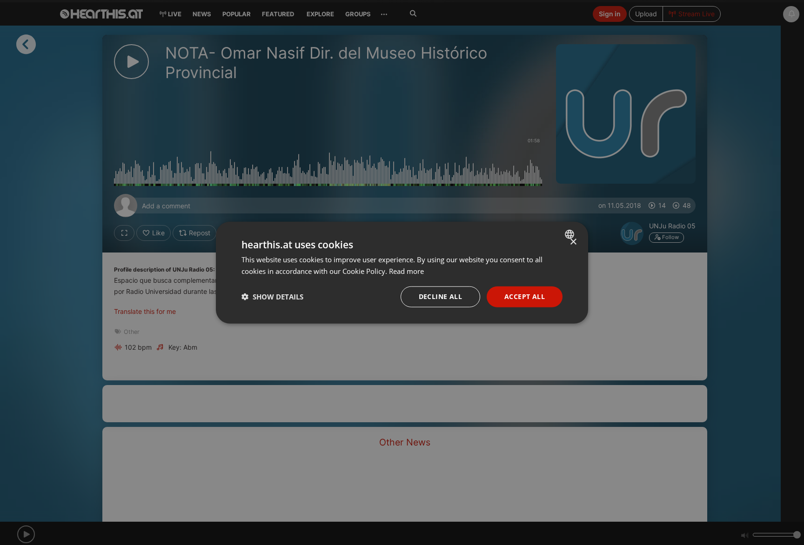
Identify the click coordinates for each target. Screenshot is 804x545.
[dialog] (402, 273)
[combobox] (570, 234)
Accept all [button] (524, 296)
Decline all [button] (440, 296)
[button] (272, 297)
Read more (406, 271)
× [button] (573, 242)
